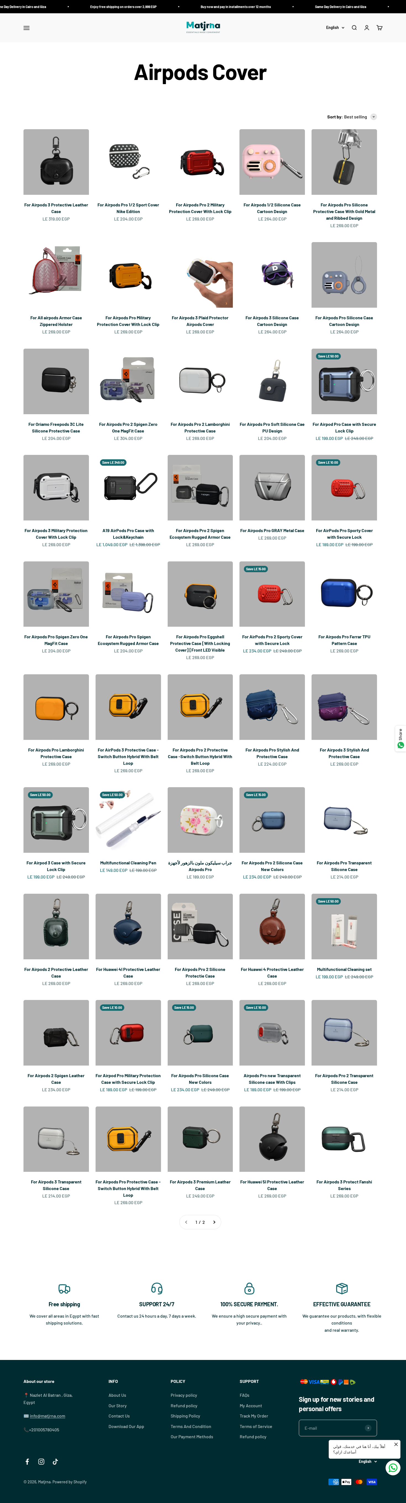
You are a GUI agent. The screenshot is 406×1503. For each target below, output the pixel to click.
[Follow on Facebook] (27, 1461)
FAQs (244, 1395)
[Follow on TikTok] (55, 1461)
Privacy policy (184, 1395)
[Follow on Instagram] (41, 1461)
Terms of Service (256, 1426)
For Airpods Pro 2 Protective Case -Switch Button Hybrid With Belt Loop (200, 756)
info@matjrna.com (47, 1415)
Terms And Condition (191, 1426)
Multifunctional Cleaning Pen (128, 862)
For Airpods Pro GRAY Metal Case (272, 530)
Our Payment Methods (192, 1436)
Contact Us (119, 1415)
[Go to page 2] (214, 1222)
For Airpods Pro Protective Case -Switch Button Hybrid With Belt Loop (128, 1188)
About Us (117, 1395)
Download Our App (126, 1426)
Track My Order (254, 1415)
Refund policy (184, 1405)
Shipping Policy (185, 1415)
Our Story (118, 1405)
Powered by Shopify (69, 1481)
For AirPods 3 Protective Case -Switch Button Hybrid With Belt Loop (128, 756)
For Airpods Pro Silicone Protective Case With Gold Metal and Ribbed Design (344, 211)
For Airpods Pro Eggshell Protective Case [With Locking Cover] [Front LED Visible (200, 643)
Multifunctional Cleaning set (344, 969)
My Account (251, 1405)
